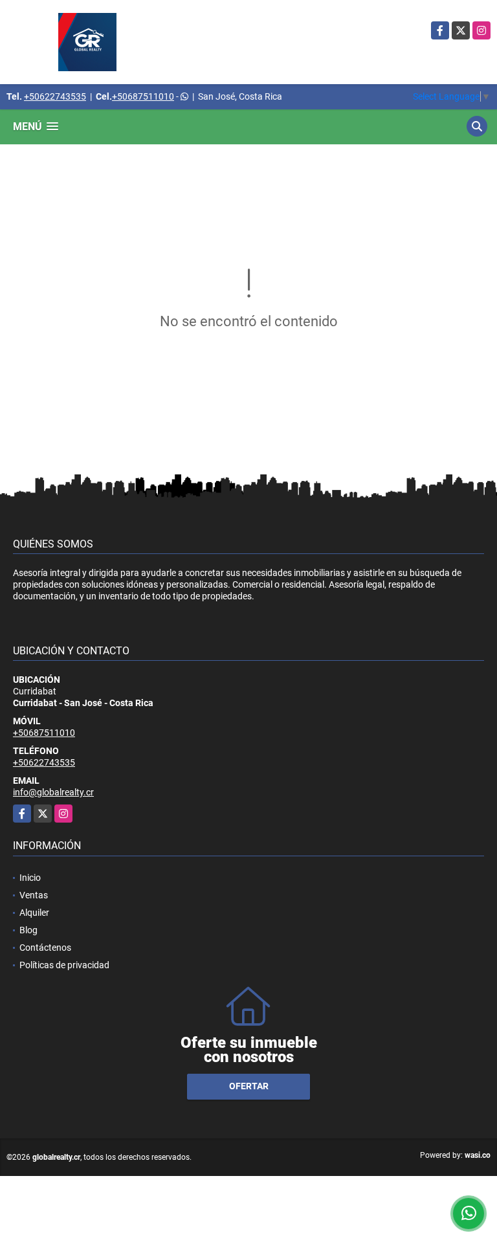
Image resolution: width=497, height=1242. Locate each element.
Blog (28, 930)
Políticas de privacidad (64, 965)
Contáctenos (45, 947)
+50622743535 (55, 96)
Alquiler (34, 912)
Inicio (30, 877)
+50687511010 (143, 96)
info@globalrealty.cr (53, 792)
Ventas (33, 895)
